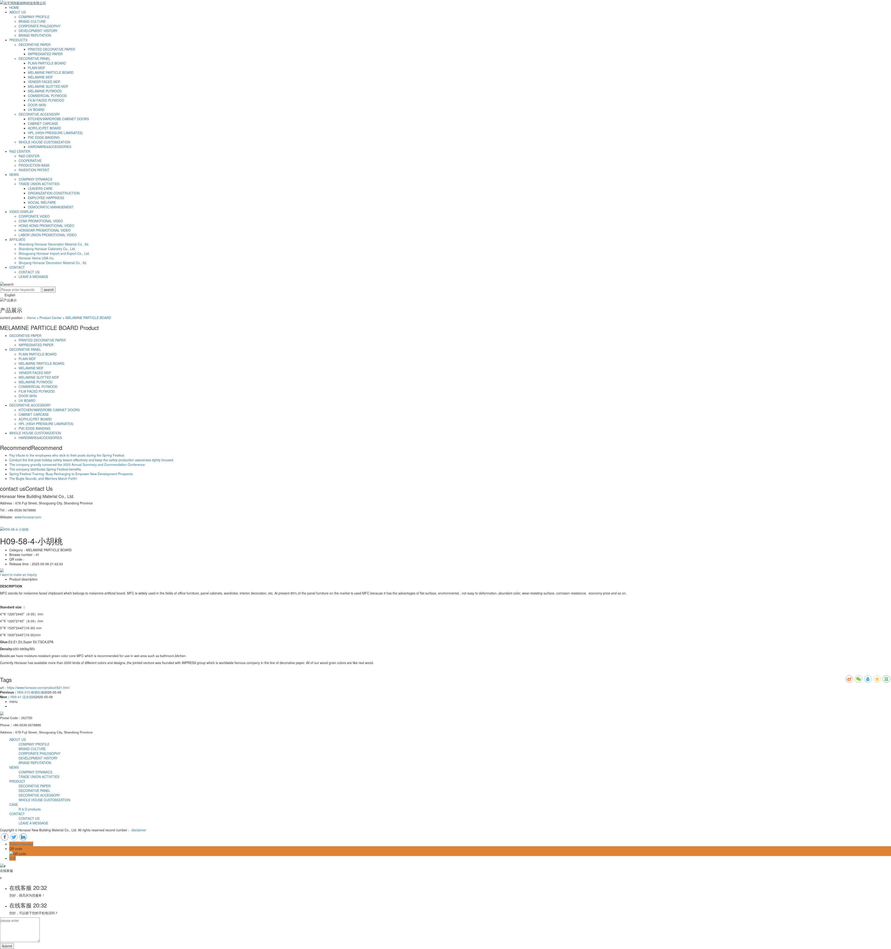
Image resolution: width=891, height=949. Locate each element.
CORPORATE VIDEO (34, 216)
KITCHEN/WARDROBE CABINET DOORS (58, 118)
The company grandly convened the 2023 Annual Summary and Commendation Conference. (77, 464)
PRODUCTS (18, 40)
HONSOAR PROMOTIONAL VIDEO (45, 230)
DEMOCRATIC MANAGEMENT (51, 207)
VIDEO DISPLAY (21, 211)
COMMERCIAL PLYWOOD (47, 95)
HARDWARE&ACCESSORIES (49, 146)
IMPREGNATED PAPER (45, 54)
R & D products (30, 809)
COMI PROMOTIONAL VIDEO (41, 221)
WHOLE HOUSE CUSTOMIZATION (44, 142)
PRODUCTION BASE (34, 165)
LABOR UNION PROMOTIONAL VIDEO (48, 234)
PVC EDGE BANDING (44, 137)
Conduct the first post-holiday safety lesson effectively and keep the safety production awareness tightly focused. (91, 460)
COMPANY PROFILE (34, 16)
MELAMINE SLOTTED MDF (48, 86)
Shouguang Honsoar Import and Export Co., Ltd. (54, 253)
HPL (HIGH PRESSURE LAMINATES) (55, 132)
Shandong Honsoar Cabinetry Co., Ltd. (47, 248)
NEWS (14, 174)
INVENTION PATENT (34, 170)
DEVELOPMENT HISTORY (38, 30)
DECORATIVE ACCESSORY (39, 114)
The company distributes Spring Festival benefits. (45, 469)
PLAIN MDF (36, 67)
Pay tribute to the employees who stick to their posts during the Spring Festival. (67, 455)
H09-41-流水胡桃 (23, 696)
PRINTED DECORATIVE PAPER (51, 49)
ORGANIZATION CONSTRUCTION (54, 193)
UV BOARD (36, 109)
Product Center (50, 317)
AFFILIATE (17, 239)
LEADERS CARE (40, 188)
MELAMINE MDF (40, 77)
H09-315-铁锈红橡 (30, 692)
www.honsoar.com (28, 517)
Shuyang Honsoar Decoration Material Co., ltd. (53, 262)
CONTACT (17, 267)
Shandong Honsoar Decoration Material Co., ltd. (54, 244)
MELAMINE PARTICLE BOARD (51, 72)
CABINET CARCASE (43, 123)
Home (31, 317)
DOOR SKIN (37, 105)
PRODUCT (17, 781)
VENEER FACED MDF (44, 81)
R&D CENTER (19, 151)
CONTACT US (29, 272)
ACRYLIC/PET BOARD (44, 128)
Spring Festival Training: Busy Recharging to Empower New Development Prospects (71, 473)
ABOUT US (17, 12)
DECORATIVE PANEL (34, 58)
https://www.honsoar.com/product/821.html (38, 687)
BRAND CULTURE (32, 21)
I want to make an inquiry (18, 574)
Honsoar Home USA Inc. (37, 258)
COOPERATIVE (30, 160)
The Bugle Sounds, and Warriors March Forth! (43, 478)
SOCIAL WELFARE (42, 202)
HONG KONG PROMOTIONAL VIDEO (46, 225)
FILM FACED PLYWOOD (46, 100)
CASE (13, 804)
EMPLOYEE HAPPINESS (46, 197)
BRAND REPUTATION (35, 35)
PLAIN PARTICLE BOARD (47, 63)
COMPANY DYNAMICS (35, 179)
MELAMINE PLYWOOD (45, 91)
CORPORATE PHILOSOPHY (39, 26)
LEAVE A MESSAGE (33, 276)
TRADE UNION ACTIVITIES (39, 183)
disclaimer (138, 830)
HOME (14, 7)
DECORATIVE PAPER (35, 44)
